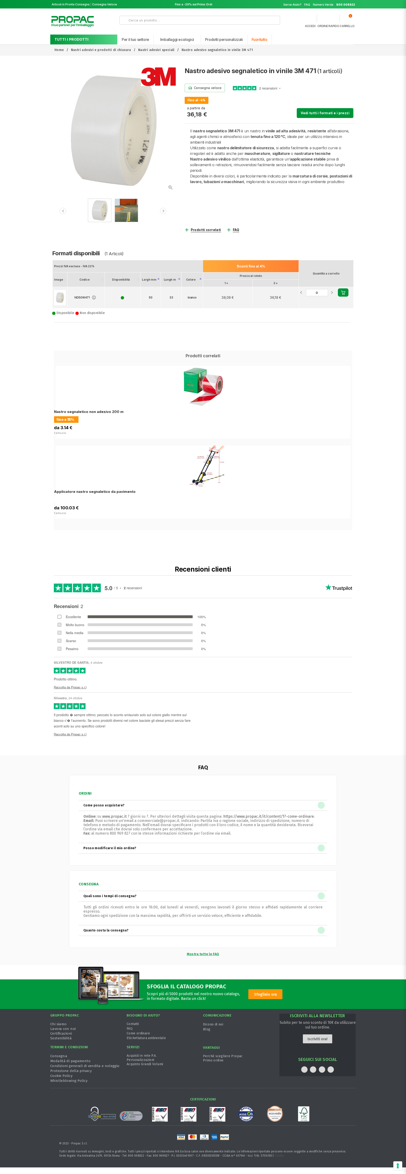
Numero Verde (334, 4)
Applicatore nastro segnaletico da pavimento (95, 491)
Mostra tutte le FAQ (203, 954)
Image (58, 279)
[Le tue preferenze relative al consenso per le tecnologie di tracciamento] (397, 1165)
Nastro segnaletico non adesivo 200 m (89, 411)
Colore (191, 279)
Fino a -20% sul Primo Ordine (195, 4)
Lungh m (170, 279)
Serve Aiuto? (292, 4)
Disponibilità (121, 279)
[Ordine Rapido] (328, 19)
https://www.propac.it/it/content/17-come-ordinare (268, 816)
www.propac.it (114, 816)
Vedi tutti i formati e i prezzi (325, 113)
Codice (84, 279)
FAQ (307, 4)
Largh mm (149, 279)
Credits (279, 1155)
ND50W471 (82, 297)
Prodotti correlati (206, 230)
